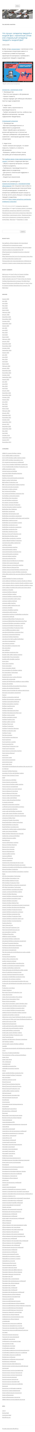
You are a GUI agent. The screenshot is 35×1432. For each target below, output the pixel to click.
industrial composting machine (10, 804)
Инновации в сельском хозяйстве (12, 1173)
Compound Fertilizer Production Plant (12, 628)
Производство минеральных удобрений (14, 1281)
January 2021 (5, 424)
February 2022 (6, 411)
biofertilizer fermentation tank (10, 513)
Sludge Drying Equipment (9, 1024)
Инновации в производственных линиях (14, 1171)
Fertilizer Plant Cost (7, 724)
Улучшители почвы (8, 1343)
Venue (4, 1070)
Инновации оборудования (10, 1178)
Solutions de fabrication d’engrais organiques (14, 1039)
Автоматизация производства (11, 1095)
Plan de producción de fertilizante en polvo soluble (16, 952)
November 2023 (6, 373)
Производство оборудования (10, 1283)
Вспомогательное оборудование (11, 1117)
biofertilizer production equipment (11, 527)
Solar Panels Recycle (7, 1037)
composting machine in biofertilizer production (15, 614)
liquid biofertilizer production (10, 824)
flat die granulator (7, 735)
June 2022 (5, 402)
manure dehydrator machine (10, 842)
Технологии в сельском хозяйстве (12, 1323)
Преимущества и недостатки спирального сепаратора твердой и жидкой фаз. (16, 217)
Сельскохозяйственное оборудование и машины (16, 1305)
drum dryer (5, 661)
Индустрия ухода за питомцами (11, 1162)
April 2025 (5, 335)
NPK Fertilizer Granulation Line (10, 878)
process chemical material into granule (13, 974)
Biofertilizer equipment (8, 511)
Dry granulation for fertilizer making (12, 670)
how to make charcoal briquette (11, 795)
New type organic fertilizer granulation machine (15, 871)
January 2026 (5, 314)
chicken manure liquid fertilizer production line (15, 569)
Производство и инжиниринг (10, 1279)
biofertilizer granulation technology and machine (15, 518)
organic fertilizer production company (12, 912)
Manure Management (8, 851)
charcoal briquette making (9, 549)
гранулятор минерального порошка (13, 1133)
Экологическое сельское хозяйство (12, 1384)
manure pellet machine (8, 854)
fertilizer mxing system (8, 715)
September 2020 (6, 428)
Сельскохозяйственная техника (11, 1301)
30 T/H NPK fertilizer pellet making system (13, 458)
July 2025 (4, 328)
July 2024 (4, 355)
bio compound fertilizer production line (13, 493)
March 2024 (5, 364)
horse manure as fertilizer (9, 780)
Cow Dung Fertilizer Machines (10, 637)
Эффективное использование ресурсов (13, 1399)
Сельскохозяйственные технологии (12, 1310)
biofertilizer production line (9, 529)
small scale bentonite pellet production (13, 1026)
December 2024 (6, 343)
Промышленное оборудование (11, 1294)
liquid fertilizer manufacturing (10, 827)
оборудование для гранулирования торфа (14, 1225)
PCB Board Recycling (8, 934)
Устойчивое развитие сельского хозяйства (14, 1352)
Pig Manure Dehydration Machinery (12, 945)
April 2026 (5, 308)
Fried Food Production (8, 748)
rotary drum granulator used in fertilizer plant (14, 1003)
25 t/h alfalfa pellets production (11, 455)
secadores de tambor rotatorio (10, 1015)
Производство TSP (7, 1276)
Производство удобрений (9, 1287)
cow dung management (8, 641)
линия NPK (5, 1185)
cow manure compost (8, 643)
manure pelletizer (7, 856)
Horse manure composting (9, 782)
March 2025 (5, 337)
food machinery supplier (9, 742)
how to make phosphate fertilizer (11, 800)
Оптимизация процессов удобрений (12, 1247)
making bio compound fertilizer (11, 836)
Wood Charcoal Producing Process (11, 1086)
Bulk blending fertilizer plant (10, 536)
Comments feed (6, 1415)
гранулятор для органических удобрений (14, 1131)
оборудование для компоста (10, 1232)
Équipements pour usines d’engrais (12, 677)
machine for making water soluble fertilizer (14, 829)
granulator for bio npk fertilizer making (13, 773)
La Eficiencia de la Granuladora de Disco (13, 807)
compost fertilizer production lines (11, 596)
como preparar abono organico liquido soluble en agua (17, 583)
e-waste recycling (7, 675)
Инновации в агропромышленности (13, 1167)
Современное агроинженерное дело (13, 1317)
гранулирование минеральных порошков (14, 1124)
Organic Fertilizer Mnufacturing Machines (13, 907)
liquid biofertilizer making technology (12, 822)
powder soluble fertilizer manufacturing (13, 963)
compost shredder (7, 607)
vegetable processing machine (10, 1068)
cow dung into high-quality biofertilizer (13, 639)
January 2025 (5, 341)
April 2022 (5, 406)
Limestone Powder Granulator (10, 820)
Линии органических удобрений (11, 1182)
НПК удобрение (6, 1220)
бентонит (5, 1113)
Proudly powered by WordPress (10, 1428)
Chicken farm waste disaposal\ (10, 563)
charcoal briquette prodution (10, 554)
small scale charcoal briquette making (12, 1028)
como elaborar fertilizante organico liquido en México (17, 581)
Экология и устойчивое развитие (11, 1388)
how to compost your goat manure (12, 789)
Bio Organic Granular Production (11, 505)
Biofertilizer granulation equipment (12, 516)
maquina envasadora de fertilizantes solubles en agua (17, 867)
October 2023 (6, 375)
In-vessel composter (7, 802)
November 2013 (6, 442)
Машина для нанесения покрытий (12, 1209)
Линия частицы (6, 1207)
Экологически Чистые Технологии (12, 1372)
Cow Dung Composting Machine (11, 634)
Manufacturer (6, 840)
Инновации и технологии (9, 1176)
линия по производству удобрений (12, 1200)
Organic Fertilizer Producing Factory (12, 909)
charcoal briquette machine (9, 547)
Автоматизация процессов (10, 1097)
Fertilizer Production (8, 726)
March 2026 (5, 310)
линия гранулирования (9, 1187)
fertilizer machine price (8, 706)
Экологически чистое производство (12, 1370)
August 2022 (5, 399)
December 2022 (6, 393)
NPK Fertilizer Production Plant (10, 883)
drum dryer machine (8, 663)
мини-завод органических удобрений (13, 1218)
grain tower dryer (7, 764)
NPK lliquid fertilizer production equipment (14, 885)
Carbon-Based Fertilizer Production (12, 540)
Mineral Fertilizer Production (10, 869)
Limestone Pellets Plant (8, 818)
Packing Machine (7, 923)
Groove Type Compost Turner (10, 775)
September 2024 (6, 350)
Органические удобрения (9, 1249)
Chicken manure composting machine (12, 565)
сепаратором (15, 49)
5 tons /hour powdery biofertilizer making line (15, 464)
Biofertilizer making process (9, 520)
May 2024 (5, 359)
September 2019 (6, 437)
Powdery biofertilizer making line (11, 968)
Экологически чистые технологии (12, 1375)
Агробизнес (5, 1100)
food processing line (7, 744)
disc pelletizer (6, 650)
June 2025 (5, 330)
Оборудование (6, 1223)
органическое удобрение (9, 1252)
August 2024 (5, 352)
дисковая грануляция (8, 1147)
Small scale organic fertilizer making (12, 1032)
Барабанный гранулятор (9, 1109)
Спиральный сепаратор (10, 121)
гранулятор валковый (8, 1129)
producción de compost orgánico (11, 979)
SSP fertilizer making (7, 1041)
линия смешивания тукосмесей (11, 1205)
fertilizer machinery (7, 708)
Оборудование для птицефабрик (11, 1243)
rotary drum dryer (7, 994)
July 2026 (4, 301)
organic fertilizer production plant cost (12, 918)
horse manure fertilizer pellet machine (12, 784)
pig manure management (9, 950)
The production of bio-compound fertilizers (14, 1055)
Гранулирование (7, 1120)
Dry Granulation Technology (10, 672)
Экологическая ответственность (11, 1364)
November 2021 (6, 417)
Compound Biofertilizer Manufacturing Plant (14, 621)
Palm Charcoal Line (7, 925)
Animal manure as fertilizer (9, 471)
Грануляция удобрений (9, 1140)
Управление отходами (8, 1346)
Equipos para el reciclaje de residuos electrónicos (15, 690)
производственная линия (9, 1267)
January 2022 (5, 413)
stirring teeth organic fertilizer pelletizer (13, 1044)
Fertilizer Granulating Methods (10, 701)
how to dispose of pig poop (9, 793)
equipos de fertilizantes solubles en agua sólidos (15, 681)
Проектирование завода (9, 1265)
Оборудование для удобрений (11, 1245)
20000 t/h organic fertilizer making (11, 453)
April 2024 (5, 361)
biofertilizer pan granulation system (12, 522)
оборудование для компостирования (13, 1234)
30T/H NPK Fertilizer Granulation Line (12, 460)
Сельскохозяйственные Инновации (12, 1308)
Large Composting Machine (9, 809)
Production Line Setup (8, 988)
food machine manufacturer (10, 737)
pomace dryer (6, 954)
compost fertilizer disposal (9, 592)
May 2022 (5, 404)
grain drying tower (7, 762)
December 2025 (6, 317)
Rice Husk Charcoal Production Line (12, 992)
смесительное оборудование (10, 1314)
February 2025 (6, 339)
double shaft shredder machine (11, 659)
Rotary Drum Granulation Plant (11, 999)
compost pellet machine (9, 603)
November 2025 (6, 319)
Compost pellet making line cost (11, 605)
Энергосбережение (8, 1395)
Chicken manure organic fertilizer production (14, 572)
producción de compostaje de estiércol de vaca (15, 981)
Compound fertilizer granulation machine (13, 623)
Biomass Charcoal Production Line (11, 534)
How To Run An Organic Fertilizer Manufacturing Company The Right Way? (17, 285)
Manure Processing (7, 858)
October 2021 (6, 420)
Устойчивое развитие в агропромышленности (15, 1350)
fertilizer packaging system (9, 717)
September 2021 (6, 422)
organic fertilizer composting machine (12, 896)
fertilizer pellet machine (8, 722)
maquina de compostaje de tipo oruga (12, 862)
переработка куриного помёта (11, 1256)
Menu (17, 6)
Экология (5, 1386)
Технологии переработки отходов (12, 1325)
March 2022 (5, 408)
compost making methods (9, 601)
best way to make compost (9, 489)
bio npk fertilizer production (10, 500)
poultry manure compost (9, 961)
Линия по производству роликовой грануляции (16, 1198)
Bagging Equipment (7, 475)
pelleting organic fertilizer (9, 936)
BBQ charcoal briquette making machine (13, 484)
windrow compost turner (9, 1079)
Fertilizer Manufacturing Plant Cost (11, 713)
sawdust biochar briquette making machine (14, 1012)
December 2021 (6, 415)
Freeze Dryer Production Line (10, 746)
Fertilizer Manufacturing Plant (10, 710)
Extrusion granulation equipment (11, 692)
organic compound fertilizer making (12, 892)
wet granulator (6, 1077)
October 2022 (6, 397)
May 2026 (5, 305)
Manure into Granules (8, 849)
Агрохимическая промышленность (12, 1104)
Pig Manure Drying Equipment (10, 947)
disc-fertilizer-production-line (10, 652)
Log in (4, 1410)
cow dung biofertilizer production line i (13, 632)
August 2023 (5, 379)
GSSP (3, 777)
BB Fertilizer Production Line (10, 482)
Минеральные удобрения (9, 1216)
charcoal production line (9, 558)
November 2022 (6, 395)
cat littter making (7, 545)
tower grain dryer (7, 1059)
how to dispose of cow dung (10, 791)
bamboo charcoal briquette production (13, 478)
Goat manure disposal (8, 753)
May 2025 (5, 332)
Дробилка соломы (7, 1155)
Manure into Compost (8, 847)
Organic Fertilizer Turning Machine (11, 921)
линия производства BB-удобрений (12, 1202)
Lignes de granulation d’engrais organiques (14, 815)
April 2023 (5, 388)
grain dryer (5, 755)
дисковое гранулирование (10, 1149)
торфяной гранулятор (8, 1339)
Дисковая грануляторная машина (12, 1144)
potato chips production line (10, 959)
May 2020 (5, 431)
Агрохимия (5, 1106)
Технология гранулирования (10, 1337)
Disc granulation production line (11, 645)
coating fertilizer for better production (12, 578)
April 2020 (5, 433)
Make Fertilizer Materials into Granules (13, 833)
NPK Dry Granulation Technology (11, 876)
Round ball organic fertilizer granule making (14, 1006)
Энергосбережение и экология (11, 1397)
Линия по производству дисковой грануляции (15, 1191)
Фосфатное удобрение (8, 1357)
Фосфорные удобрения (9, 1361)
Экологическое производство (11, 1381)
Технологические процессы (10, 1334)
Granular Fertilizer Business (9, 771)
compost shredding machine (10, 610)
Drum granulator (7, 666)
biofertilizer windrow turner (9, 531)
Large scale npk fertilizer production (12, 811)
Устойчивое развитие (8, 1348)
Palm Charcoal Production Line (10, 927)
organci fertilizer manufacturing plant (12, 889)
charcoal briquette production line (11, 552)
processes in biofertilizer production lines (13, 977)
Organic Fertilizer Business (9, 894)
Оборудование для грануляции (11, 1227)
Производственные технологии (11, 1274)
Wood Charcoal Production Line (11, 1088)
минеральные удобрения (9, 1214)
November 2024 (6, 346)
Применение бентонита (9, 1263)
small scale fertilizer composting (11, 1030)
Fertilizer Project (6, 733)
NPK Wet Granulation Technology (11, 887)
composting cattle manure (9, 612)
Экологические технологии (10, 1379)
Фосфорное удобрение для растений (13, 1359)
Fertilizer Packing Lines (8, 719)
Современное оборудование (10, 1319)
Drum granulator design (8, 668)
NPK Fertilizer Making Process (10, 880)
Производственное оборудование (12, 1272)
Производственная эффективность (12, 1270)
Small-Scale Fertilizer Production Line (12, 1035)
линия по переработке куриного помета (14, 1189)
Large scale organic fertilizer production (13, 813)
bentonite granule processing (10, 487)
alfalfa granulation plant (8, 469)
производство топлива (8, 1285)
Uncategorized (6, 1064)
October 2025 (6, 321)
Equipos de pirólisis (7, 683)
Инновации (5, 1164)
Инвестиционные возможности (11, 1158)
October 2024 (6, 348)
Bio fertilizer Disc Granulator (10, 498)
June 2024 (5, 357)
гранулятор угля (7, 1138)
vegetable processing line (9, 1066)
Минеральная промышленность (11, 1211)
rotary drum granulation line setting (12, 997)
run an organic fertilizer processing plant (13, 1008)
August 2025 (5, 326)
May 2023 (5, 386)
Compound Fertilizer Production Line (12, 625)
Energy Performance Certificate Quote (12, 283)
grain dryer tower (7, 757)
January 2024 (5, 368)
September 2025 (6, 323)
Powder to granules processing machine (13, 965)
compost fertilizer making (9, 594)
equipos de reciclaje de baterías (11, 688)
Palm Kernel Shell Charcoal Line (11, 930)
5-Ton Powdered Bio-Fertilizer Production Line (15, 467)
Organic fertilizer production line (11, 914)
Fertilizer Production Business (10, 728)
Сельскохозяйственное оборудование (13, 1303)
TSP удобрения (6, 1062)
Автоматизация (6, 1093)
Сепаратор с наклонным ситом (12, 90)
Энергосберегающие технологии (12, 1393)
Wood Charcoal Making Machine (11, 1084)
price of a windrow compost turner (11, 972)
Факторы (12, 219)
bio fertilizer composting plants (10, 496)
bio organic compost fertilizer (10, 502)
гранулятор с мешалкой (9, 1135)
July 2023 (4, 382)
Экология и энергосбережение (11, 1390)
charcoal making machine (9, 556)
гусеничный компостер (9, 1142)
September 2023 (6, 377)
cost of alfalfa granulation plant (10, 630)
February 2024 (6, 366)
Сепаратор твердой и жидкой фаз (12, 1312)
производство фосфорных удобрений (13, 1292)
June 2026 (5, 303)
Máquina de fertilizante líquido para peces (13, 865)
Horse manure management (10, 786)
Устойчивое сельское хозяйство (11, 1355)
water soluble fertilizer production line (12, 1073)
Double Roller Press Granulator (10, 657)
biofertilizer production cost (10, 525)
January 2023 (5, 390)
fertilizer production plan (9, 730)
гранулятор (5, 1126)
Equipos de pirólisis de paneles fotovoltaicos (14, 686)
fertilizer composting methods (10, 697)
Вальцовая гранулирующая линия (12, 1115)
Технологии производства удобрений (13, 1328)
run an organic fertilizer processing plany (13, 1010)
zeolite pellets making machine (10, 1091)
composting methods (8, 616)
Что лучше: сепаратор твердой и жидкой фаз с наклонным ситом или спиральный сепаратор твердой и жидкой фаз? (17, 36)
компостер (5, 1180)
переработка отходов (8, 1261)
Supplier (4, 1046)
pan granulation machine (9, 932)
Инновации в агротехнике (10, 1169)
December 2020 (6, 426)
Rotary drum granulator (8, 1001)
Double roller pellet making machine (12, 654)
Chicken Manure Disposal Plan (10, 567)
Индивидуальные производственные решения (15, 1160)
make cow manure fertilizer (9, 831)
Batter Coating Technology (9, 480)
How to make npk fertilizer (9, 798)
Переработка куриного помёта (11, 1258)
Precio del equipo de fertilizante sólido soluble (15, 970)
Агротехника (6, 1102)
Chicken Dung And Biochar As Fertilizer (13, 560)
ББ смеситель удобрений (9, 1111)
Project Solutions (7, 990)
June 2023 (5, 384)
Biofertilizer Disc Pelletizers (9, 509)
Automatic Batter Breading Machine (12, 473)
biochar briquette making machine (11, 507)
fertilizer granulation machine (10, 704)
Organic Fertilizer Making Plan (10, 903)
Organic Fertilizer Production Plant (11, 916)
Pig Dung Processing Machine (10, 943)
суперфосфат (6, 1321)
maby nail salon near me (9, 279)
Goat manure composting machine (12, 751)
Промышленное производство (11, 1296)
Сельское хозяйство (8, 1299)
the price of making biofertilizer (10, 1053)
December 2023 (6, 370)
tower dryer (5, 1057)
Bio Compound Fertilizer (9, 491)
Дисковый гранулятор (8, 1153)
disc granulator (6, 648)
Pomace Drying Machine (9, 956)
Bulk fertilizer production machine (11, 538)
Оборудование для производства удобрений (15, 1240)
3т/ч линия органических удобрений (13, 462)
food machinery (6, 739)
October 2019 (6, 435)
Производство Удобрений (9, 1290)
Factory (4, 695)
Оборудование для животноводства (12, 1229)
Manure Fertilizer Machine (9, 845)
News (3, 874)
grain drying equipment (8, 760)
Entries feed (5, 1413)
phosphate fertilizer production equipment (14, 941)
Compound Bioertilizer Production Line (13, 619)
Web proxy (5, 274)
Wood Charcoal (6, 1082)
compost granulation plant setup (11, 598)
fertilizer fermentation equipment (11, 699)
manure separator (7, 860)
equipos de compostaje (8, 679)
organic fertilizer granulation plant (11, 898)
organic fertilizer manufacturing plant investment (15, 905)
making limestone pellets (9, 838)
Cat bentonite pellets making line (11, 543)
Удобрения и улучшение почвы (11, 1341)
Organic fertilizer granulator (9, 900)
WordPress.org (6, 1417)
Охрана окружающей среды (10, 1254)
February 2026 (6, 312)
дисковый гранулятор (8, 1151)
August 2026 (5, 299)
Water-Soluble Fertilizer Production (12, 1075)
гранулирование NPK (8, 1122)
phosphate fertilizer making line (11, 939)
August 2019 (5, 440)
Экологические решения (9, 1377)
